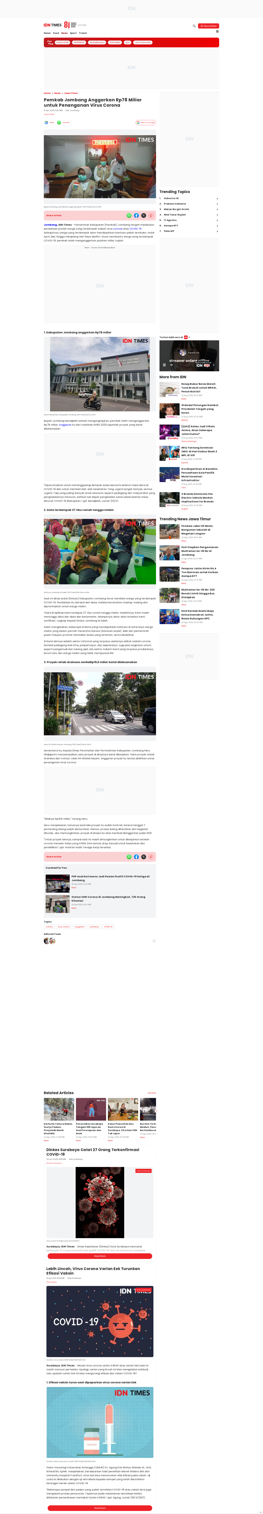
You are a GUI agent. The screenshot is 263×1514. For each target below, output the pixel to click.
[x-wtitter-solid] (143, 215)
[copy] (151, 215)
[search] (194, 26)
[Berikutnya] (156, 1087)
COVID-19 (135, 228)
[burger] (217, 31)
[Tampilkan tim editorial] (154, 941)
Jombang (50, 225)
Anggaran (65, 425)
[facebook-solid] (136, 215)
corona (117, 228)
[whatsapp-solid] (129, 215)
